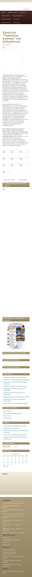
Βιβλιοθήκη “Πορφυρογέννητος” (13, 413)
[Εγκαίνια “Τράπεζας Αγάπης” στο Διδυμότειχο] (12, 48)
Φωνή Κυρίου (7, 418)
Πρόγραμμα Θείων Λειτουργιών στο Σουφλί (17, 397)
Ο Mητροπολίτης (6, 15)
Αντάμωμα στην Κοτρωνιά (11, 428)
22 (8, 463)
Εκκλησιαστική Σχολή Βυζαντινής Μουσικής (16, 379)
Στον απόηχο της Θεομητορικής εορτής (15, 426)
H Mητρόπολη (22, 12)
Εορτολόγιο (7, 416)
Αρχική (3, 12)
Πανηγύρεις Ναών (12, 12)
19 (22, 461)
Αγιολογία (16, 19)
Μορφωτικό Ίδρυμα (6, 19)
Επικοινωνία (17, 22)
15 (8, 461)
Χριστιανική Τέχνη (6, 22)
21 (4, 463)
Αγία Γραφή (7, 411)
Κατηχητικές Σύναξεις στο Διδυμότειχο (15, 386)
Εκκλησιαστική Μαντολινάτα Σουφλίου (15, 377)
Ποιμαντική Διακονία (17, 15)
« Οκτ (3, 466)
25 (19, 463)
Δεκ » (7, 466)
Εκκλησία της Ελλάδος (9, 550)
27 (26, 463)
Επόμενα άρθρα (24, 179)
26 (22, 463)
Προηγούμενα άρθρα (8, 179)
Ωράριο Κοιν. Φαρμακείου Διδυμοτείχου (15, 403)
